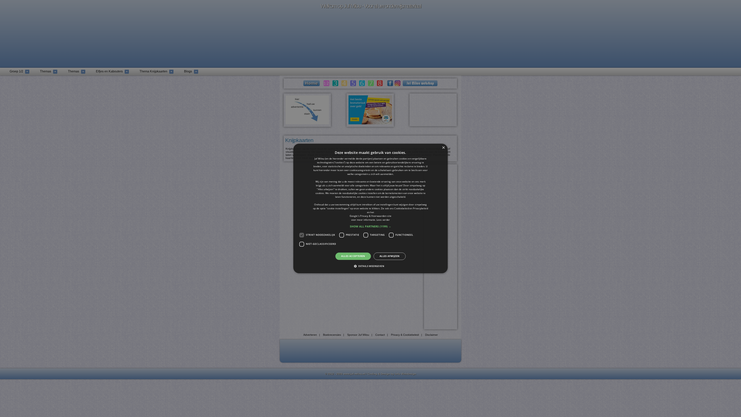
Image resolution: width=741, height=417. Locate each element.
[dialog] (370, 208)
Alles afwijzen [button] (390, 256)
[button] (370, 226)
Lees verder (383, 219)
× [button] (443, 147)
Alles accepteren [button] (353, 256)
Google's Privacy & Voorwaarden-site (371, 216)
